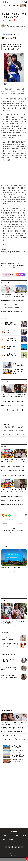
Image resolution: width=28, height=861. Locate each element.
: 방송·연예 (5, 710)
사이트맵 (19, 852)
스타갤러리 (23, 835)
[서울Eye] (4, 2)
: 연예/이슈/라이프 (7, 654)
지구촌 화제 (4, 546)
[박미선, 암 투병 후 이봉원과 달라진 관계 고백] (24, 660)
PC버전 (24, 852)
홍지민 (6, 25)
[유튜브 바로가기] (12, 847)
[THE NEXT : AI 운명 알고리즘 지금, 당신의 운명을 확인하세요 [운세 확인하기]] (14, 275)
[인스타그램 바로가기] (15, 847)
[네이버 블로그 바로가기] (22, 847)
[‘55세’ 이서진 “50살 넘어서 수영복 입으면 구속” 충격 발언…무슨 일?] (24, 668)
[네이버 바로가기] (19, 847)
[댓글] (13, 20)
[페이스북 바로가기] (6, 847)
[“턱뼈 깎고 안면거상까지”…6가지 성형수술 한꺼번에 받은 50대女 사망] (24, 677)
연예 (5, 835)
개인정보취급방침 (14, 852)
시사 (17, 835)
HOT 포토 (10, 839)
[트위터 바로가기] (9, 847)
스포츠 (2, 11)
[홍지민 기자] (3, 26)
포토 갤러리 (4, 600)
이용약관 (7, 852)
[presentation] (11, 571)
